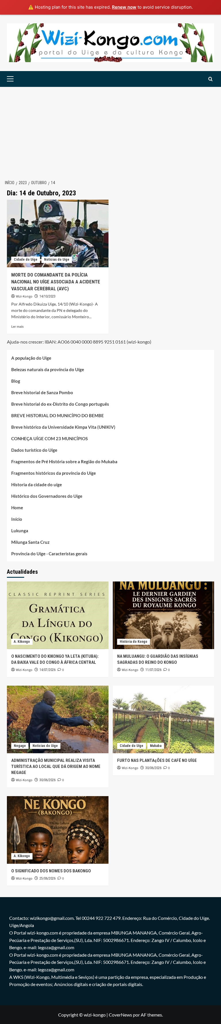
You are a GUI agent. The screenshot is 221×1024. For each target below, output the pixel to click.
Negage (20, 746)
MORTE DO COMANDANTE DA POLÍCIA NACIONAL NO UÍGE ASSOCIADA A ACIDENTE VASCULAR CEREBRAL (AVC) (55, 281)
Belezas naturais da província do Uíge (47, 369)
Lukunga (19, 530)
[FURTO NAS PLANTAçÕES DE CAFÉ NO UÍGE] (163, 719)
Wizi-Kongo (24, 296)
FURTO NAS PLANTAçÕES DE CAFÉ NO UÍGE (157, 760)
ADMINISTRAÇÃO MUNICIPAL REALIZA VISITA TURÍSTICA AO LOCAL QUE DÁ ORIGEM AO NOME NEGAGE (55, 766)
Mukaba (155, 746)
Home (17, 507)
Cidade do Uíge (25, 260)
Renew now (124, 7)
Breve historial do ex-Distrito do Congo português (60, 404)
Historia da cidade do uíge (36, 484)
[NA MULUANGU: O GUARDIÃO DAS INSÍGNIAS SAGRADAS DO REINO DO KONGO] (163, 615)
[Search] (210, 79)
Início (16, 519)
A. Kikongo (22, 642)
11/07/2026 (153, 670)
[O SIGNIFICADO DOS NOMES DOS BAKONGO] (57, 830)
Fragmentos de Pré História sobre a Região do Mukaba (64, 461)
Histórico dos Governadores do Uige (46, 496)
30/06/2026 (47, 780)
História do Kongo (133, 642)
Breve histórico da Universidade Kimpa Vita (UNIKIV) (63, 427)
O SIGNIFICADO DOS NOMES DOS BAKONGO (51, 871)
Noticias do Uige (56, 260)
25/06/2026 (47, 878)
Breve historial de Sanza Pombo (42, 392)
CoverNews (120, 1014)
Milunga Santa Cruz (30, 542)
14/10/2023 (47, 296)
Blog (15, 381)
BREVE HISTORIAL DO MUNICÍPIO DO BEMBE (57, 415)
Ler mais (17, 326)
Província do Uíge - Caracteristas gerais (49, 553)
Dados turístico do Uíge (34, 450)
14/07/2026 (47, 670)
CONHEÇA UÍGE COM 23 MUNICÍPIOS (49, 438)
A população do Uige (31, 358)
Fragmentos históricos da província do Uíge (53, 473)
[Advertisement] (110, 130)
